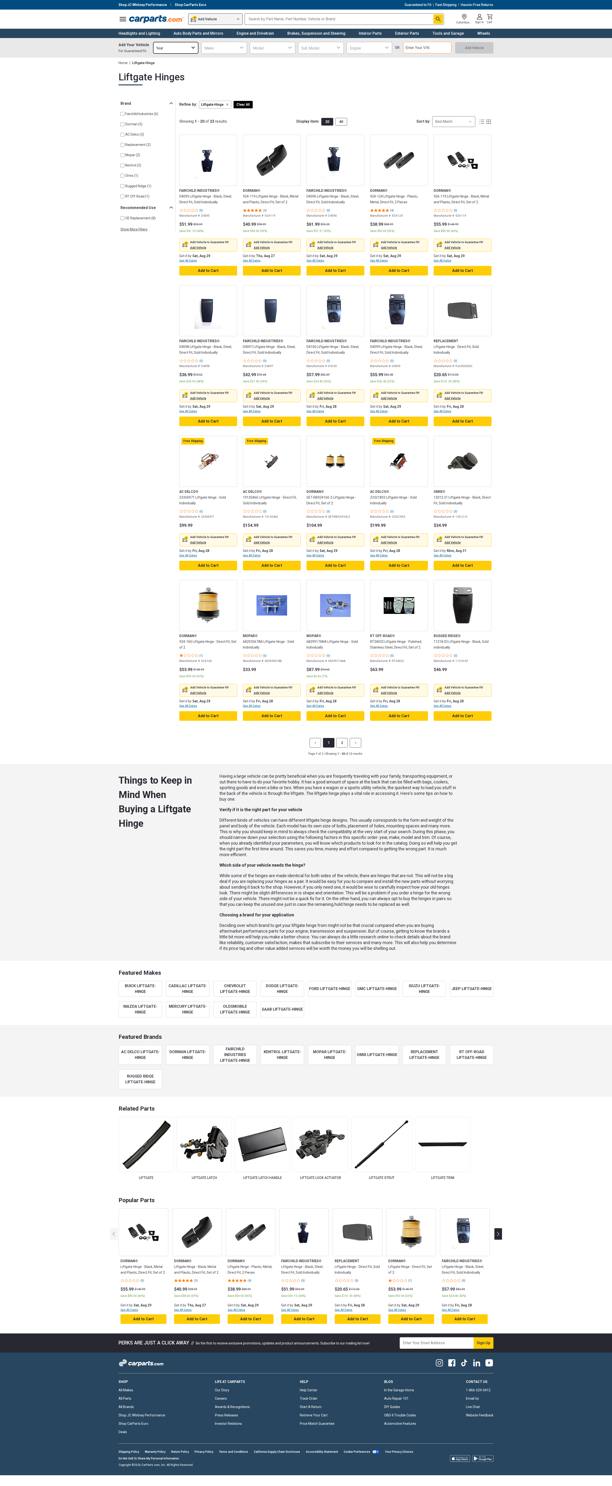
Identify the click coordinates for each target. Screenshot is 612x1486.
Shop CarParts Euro (133, 1423)
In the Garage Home (399, 1390)
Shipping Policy (129, 1451)
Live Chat (473, 1407)
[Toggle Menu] (123, 19)
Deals (123, 1432)
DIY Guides (392, 1407)
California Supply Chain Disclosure (277, 1451)
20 (327, 122)
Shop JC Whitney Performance (142, 1415)
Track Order (308, 1398)
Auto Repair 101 (396, 1398)
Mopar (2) (132, 155)
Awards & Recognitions (232, 1407)
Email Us (472, 1398)
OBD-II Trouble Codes (400, 1415)
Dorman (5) (133, 124)
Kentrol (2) (133, 165)
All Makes (126, 1390)
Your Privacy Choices (399, 1451)
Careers (221, 1398)
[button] (215, 105)
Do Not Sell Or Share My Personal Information (149, 1458)
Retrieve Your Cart (314, 1415)
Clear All (243, 104)
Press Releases (226, 1415)
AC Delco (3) (134, 134)
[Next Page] (355, 743)
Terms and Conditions (233, 1451)
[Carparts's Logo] (157, 19)
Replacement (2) (138, 145)
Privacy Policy (204, 1451)
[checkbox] (122, 114)
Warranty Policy (155, 1451)
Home (123, 63)
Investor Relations (228, 1423)
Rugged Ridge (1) (138, 186)
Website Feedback (479, 1415)
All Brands (126, 1407)
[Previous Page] (315, 743)
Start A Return (311, 1407)
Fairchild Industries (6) (141, 114)
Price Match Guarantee (317, 1423)
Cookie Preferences (357, 1451)
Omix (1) (131, 175)
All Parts (125, 1398)
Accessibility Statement (322, 1451)
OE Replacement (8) (140, 218)
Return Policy (180, 1451)
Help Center (308, 1390)
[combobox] (175, 48)
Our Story (222, 1390)
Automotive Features (400, 1423)
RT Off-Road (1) (137, 196)
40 (341, 122)
